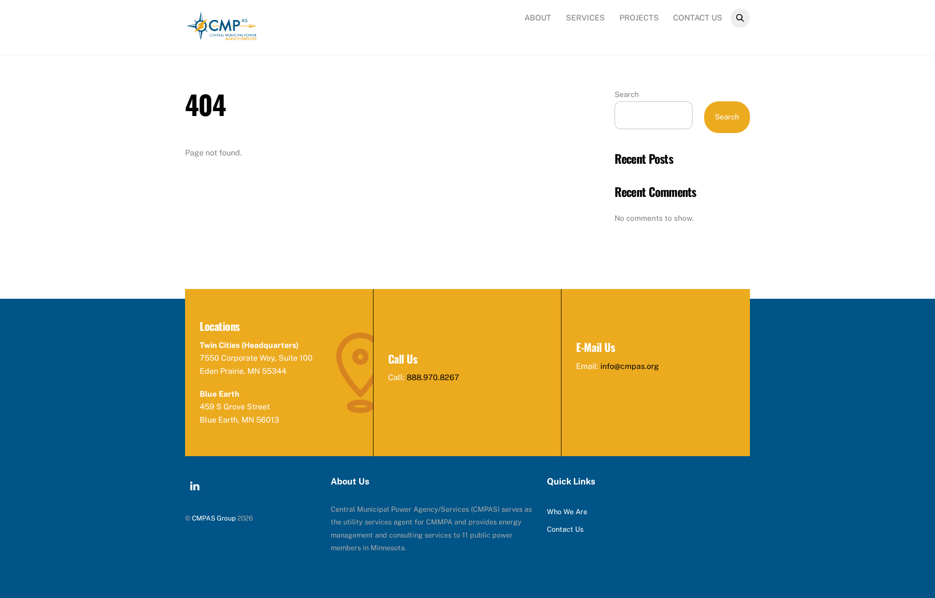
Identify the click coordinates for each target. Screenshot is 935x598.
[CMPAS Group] (221, 36)
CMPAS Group (214, 518)
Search (627, 94)
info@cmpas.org (629, 366)
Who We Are (567, 511)
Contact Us (697, 17)
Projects (639, 17)
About (537, 17)
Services (585, 17)
